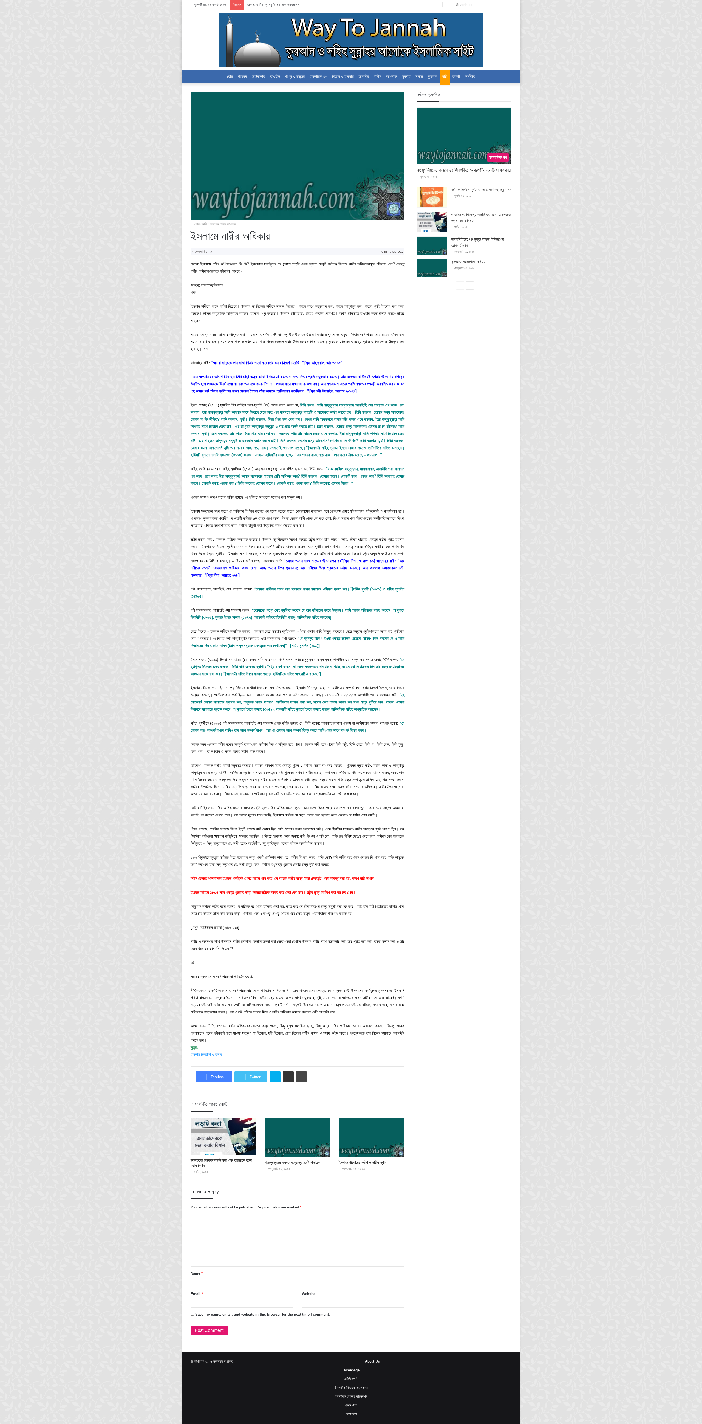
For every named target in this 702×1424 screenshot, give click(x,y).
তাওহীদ (275, 76)
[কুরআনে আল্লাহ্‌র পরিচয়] (432, 268)
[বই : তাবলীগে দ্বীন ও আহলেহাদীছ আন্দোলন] (432, 197)
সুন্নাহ (406, 76)
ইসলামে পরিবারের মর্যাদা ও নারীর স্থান (362, 1162)
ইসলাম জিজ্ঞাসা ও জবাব (206, 1054)
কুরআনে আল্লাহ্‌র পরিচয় (468, 261)
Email (197, 1294)
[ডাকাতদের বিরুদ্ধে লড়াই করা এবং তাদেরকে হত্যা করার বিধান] (223, 1136)
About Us (372, 1361)
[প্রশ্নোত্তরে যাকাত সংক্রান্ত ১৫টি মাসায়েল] (297, 1137)
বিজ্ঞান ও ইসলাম (343, 76)
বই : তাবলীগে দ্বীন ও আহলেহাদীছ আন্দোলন (481, 189)
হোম (196, 224)
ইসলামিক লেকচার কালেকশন (351, 1396)
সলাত (419, 76)
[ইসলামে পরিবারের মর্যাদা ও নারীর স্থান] (371, 1137)
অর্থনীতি (470, 76)
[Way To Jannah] (351, 40)
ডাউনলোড (258, 76)
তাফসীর (364, 76)
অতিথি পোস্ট (351, 1379)
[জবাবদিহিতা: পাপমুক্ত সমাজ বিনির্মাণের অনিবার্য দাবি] (432, 245)
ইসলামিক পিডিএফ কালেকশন (351, 1388)
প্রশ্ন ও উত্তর (295, 76)
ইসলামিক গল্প (318, 76)
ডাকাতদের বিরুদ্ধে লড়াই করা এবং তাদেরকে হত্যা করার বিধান (282, 5)
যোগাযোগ (351, 1414)
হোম (230, 76)
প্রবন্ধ (242, 76)
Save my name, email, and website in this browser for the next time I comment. (262, 1314)
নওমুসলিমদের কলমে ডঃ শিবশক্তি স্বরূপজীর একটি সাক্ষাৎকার (464, 170)
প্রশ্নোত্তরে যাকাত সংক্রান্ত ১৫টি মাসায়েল (292, 1162)
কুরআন (432, 76)
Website (308, 1294)
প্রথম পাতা (351, 1405)
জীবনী (456, 76)
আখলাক (391, 76)
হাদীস (377, 76)
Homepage (351, 1370)
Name (197, 1273)
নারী (444, 76)
